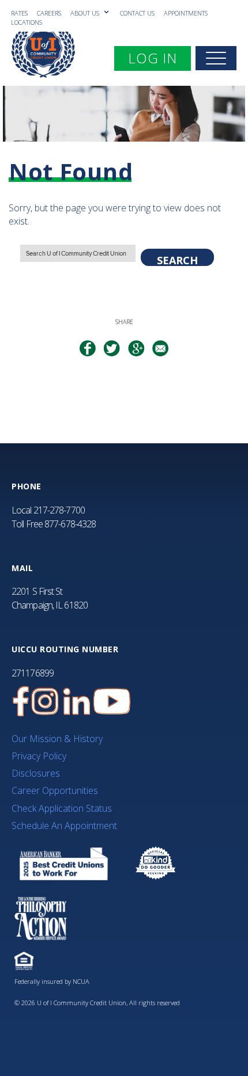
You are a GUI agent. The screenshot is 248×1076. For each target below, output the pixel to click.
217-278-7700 (59, 510)
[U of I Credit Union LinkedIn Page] (77, 701)
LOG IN (159, 57)
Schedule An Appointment (64, 825)
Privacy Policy (39, 756)
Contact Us (137, 13)
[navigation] (216, 58)
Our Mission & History (57, 738)
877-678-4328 (70, 524)
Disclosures (36, 773)
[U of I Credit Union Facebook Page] (21, 701)
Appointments (186, 13)
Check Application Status (62, 808)
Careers (49, 13)
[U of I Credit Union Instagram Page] (45, 701)
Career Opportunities (55, 790)
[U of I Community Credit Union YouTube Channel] (112, 701)
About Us (85, 13)
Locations (26, 22)
